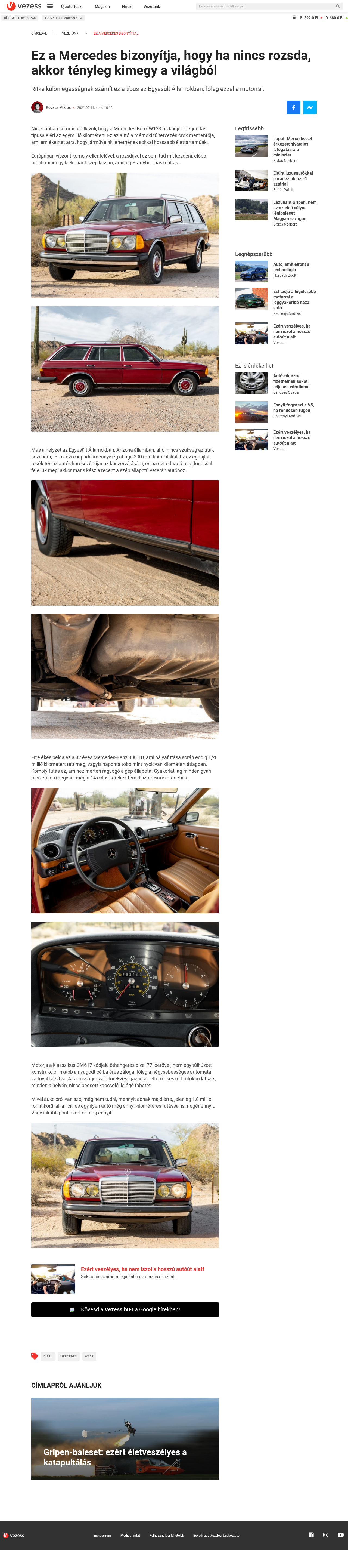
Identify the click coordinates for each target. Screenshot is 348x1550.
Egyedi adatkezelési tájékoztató (216, 1535)
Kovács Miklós (58, 107)
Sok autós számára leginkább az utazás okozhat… (129, 1276)
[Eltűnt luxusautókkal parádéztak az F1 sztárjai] (251, 180)
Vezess (279, 342)
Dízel (48, 1356)
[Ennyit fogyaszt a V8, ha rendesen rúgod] (251, 412)
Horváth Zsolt (284, 275)
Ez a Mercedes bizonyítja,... (116, 33)
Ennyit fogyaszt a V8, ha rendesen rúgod (293, 407)
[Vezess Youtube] (340, 1523)
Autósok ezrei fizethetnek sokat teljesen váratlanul (291, 381)
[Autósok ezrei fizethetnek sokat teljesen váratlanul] (251, 383)
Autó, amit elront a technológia (291, 267)
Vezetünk (152, 6)
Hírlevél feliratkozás (20, 17)
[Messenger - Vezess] (310, 107)
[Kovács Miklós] (37, 107)
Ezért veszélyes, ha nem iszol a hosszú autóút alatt (142, 1269)
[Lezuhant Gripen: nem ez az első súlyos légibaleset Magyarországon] (251, 209)
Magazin (102, 6)
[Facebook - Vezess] (293, 107)
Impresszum (102, 1535)
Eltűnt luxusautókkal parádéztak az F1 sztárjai (293, 179)
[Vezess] (24, 6)
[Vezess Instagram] (325, 1523)
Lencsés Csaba (286, 392)
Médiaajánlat (130, 1535)
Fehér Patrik (283, 189)
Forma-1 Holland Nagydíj (63, 17)
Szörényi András (287, 313)
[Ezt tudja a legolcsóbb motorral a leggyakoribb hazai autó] (251, 298)
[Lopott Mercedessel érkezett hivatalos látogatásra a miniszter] (251, 145)
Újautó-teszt (72, 6)
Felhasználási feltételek (167, 1535)
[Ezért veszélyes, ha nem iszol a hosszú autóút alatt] (251, 333)
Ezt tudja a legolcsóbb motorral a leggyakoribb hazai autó (294, 299)
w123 (89, 1356)
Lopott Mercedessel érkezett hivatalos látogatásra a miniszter (292, 147)
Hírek (126, 6)
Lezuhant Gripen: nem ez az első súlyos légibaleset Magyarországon (295, 210)
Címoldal (39, 33)
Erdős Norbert (285, 160)
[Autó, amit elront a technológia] (251, 271)
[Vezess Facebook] (311, 1523)
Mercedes (68, 1356)
